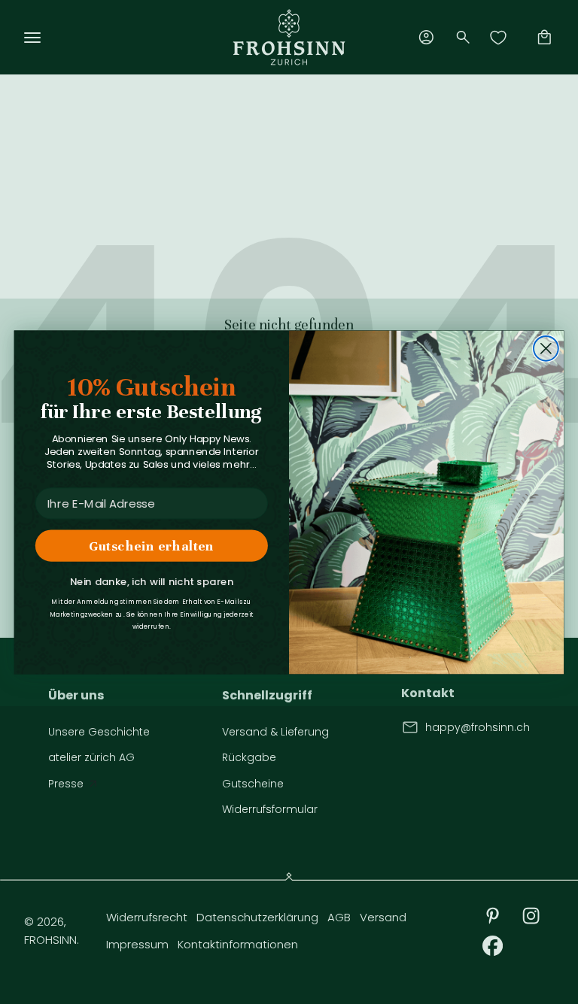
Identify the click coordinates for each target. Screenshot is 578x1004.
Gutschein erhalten (151, 545)
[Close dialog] (546, 348)
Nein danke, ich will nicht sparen (151, 582)
